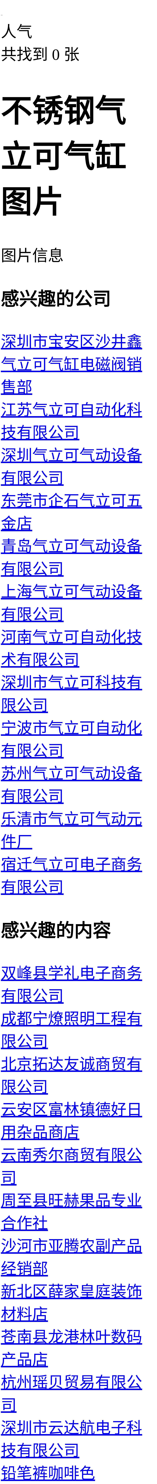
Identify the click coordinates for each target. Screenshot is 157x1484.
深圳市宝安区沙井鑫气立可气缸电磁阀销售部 (71, 364)
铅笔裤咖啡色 (48, 1473)
